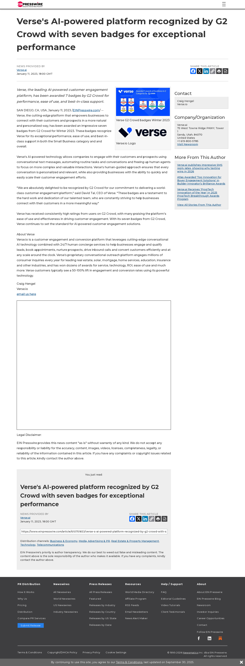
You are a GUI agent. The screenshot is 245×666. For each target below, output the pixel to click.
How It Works (26, 592)
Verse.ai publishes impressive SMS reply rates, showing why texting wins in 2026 (199, 168)
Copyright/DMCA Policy (62, 652)
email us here (26, 294)
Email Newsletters (136, 611)
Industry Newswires (65, 611)
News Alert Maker (136, 618)
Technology (28, 544)
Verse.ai (22, 70)
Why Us (22, 598)
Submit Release (31, 625)
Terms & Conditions (30, 652)
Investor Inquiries (208, 611)
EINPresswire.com (86, 110)
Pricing (22, 605)
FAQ (164, 592)
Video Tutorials (170, 605)
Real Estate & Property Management (135, 541)
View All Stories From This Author (199, 204)
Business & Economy (63, 541)
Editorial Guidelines (173, 598)
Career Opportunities (210, 618)
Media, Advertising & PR (94, 541)
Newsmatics (190, 652)
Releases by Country (102, 611)
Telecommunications (50, 544)
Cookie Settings (116, 652)
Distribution (25, 611)
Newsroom (204, 605)
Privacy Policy (91, 652)
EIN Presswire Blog (209, 598)
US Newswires (62, 605)
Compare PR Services (31, 618)
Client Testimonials (173, 611)
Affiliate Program (136, 598)
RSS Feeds (132, 605)
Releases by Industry (102, 605)
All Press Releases (100, 592)
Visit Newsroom (187, 144)
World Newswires (64, 598)
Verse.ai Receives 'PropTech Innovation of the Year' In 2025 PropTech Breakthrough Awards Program (198, 194)
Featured (95, 598)
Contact (202, 624)
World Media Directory (139, 592)
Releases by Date (100, 624)
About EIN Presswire (209, 592)
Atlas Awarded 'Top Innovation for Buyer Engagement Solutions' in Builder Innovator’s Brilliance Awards (201, 180)
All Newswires (62, 592)
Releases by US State (103, 618)
